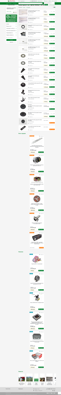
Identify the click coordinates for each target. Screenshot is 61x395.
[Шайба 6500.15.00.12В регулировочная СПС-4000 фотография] (23, 63)
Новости (20, 371)
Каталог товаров (9, 3)
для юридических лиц (11, 19)
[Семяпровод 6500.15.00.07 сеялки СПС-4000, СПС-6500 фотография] (23, 12)
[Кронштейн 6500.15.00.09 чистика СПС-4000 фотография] (23, 92)
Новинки (20, 251)
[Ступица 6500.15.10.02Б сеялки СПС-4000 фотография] (23, 85)
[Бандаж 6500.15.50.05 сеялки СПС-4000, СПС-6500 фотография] (23, 27)
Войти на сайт (9, 11)
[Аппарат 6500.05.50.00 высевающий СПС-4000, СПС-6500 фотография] (23, 34)
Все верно (46, 4)
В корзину (52, 14)
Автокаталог (15, 3)
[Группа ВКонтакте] (53, 391)
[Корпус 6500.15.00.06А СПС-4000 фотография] (23, 99)
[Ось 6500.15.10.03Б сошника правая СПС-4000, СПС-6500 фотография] (23, 41)
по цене (24, 7)
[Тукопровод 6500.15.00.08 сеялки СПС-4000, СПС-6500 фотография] (23, 20)
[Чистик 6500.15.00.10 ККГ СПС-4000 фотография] (23, 128)
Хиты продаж (22, 133)
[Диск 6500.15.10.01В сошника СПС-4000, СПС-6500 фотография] (23, 121)
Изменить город (51, 4)
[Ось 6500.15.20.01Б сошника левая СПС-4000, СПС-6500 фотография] (23, 49)
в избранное (31, 22)
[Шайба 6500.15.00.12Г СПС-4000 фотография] (23, 56)
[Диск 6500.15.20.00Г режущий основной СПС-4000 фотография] (23, 106)
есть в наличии (10, 37)
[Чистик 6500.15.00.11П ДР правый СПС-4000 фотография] (23, 70)
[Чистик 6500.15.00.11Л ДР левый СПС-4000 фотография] (23, 77)
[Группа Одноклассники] (54, 391)
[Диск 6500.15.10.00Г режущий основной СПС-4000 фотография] (23, 114)
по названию (28, 7)
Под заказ (52, 122)
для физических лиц (11, 21)
